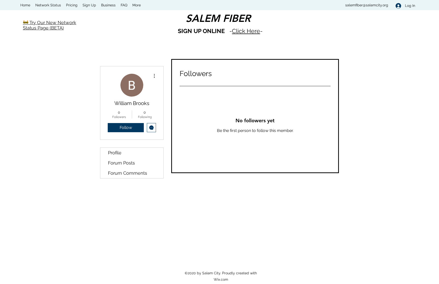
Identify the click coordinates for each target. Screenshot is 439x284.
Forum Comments (127, 173)
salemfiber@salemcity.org (366, 5)
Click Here (246, 30)
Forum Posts (121, 163)
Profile (114, 152)
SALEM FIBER (218, 18)
